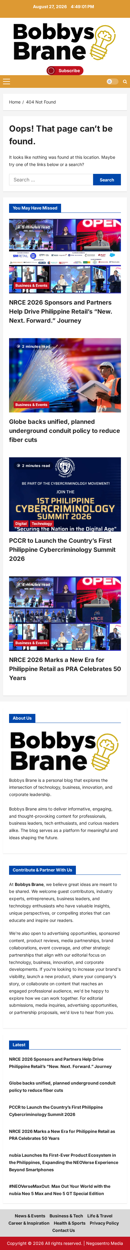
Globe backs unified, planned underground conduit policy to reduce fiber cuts (64, 430)
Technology (42, 523)
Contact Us (63, 1230)
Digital (21, 523)
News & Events (30, 1215)
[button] (6, 81)
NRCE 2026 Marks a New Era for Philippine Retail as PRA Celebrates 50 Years (65, 669)
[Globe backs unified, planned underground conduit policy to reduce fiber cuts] (65, 375)
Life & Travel (99, 1215)
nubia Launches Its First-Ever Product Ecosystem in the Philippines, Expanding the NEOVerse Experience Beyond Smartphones (63, 1162)
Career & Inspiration (29, 1223)
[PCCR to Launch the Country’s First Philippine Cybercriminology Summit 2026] (65, 494)
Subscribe (69, 70)
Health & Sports (70, 1223)
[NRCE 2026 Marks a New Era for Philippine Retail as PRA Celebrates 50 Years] (65, 613)
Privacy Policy (104, 1223)
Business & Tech (66, 1215)
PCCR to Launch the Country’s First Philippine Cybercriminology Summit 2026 (62, 549)
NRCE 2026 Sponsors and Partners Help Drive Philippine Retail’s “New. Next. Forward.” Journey (60, 311)
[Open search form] (125, 82)
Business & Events (31, 285)
